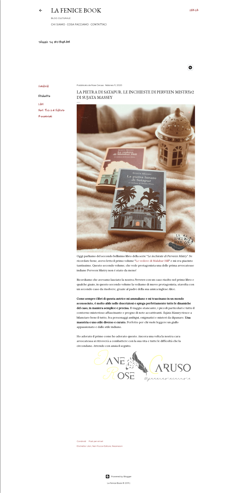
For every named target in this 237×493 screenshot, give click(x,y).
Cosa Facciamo (78, 24)
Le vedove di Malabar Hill (152, 260)
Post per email (96, 441)
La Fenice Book (76, 10)
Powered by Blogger (121, 476)
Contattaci (99, 24)
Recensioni (45, 116)
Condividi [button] (44, 86)
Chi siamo (58, 24)
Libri (41, 104)
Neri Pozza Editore (52, 110)
